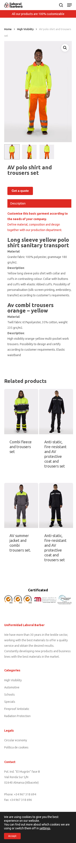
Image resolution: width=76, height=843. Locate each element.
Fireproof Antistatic (16, 709)
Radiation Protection (17, 716)
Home (8, 29)
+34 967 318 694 (25, 794)
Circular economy (15, 740)
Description (18, 203)
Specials (9, 701)
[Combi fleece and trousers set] (21, 411)
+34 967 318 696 (21, 800)
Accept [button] (12, 836)
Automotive (11, 687)
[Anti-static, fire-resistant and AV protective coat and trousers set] (56, 411)
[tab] (39, 203)
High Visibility (25, 29)
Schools (9, 694)
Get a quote (20, 190)
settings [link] (44, 828)
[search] (61, 5)
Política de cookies (16, 747)
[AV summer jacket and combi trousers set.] (21, 505)
